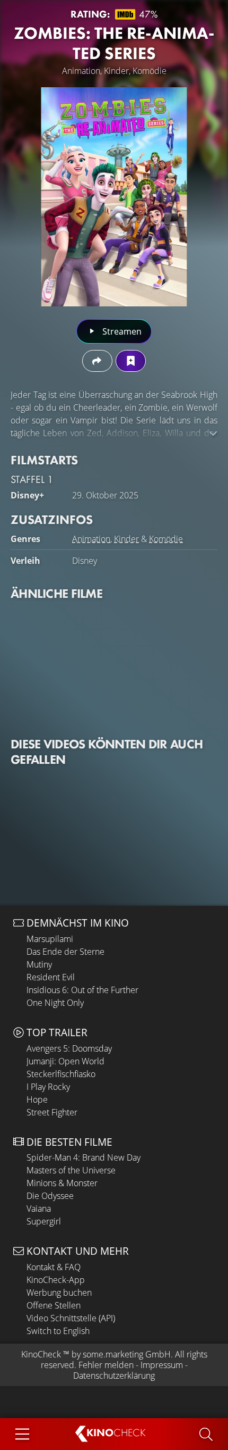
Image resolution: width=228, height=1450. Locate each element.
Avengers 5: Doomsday (69, 1048)
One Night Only (55, 1002)
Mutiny (39, 964)
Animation (91, 539)
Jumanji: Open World (65, 1061)
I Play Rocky (48, 1086)
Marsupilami (50, 939)
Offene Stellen (54, 1305)
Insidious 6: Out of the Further (82, 990)
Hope (37, 1099)
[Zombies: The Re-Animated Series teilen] (97, 361)
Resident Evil (51, 977)
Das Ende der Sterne (65, 951)
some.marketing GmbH (127, 1354)
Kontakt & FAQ (54, 1267)
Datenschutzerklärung (114, 1375)
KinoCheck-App (56, 1279)
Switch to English (58, 1331)
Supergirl (44, 1221)
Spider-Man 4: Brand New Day (84, 1157)
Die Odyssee (50, 1195)
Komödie (166, 539)
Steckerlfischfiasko (61, 1074)
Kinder (126, 539)
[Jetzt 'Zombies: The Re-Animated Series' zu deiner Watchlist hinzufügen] (131, 361)
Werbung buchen (59, 1292)
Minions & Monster (62, 1183)
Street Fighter (52, 1112)
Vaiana (39, 1208)
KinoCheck (41, 1354)
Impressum (162, 1365)
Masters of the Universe (71, 1170)
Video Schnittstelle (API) (71, 1318)
